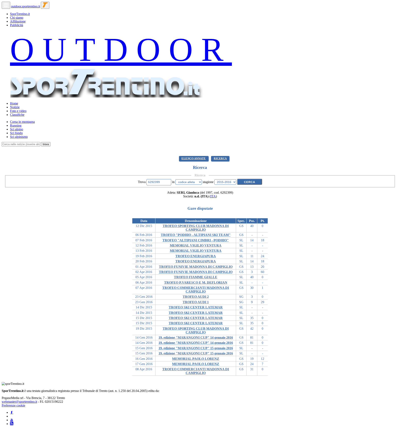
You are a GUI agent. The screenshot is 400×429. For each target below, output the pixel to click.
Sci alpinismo (19, 136)
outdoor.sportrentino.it (25, 6)
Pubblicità (16, 25)
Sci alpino (16, 129)
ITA (213, 196)
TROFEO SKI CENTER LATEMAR (196, 307)
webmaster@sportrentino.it (19, 401)
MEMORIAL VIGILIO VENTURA (195, 245)
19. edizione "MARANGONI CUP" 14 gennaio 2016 (196, 337)
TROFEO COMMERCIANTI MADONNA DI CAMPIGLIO (195, 289)
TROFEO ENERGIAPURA (195, 256)
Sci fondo (16, 133)
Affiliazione (18, 21)
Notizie (15, 107)
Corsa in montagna (22, 121)
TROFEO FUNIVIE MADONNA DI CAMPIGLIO (195, 266)
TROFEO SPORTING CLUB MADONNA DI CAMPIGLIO (196, 227)
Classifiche (17, 114)
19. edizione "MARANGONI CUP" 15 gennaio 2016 (196, 348)
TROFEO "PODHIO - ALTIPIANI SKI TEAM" (196, 235)
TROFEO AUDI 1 (196, 302)
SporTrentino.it (20, 14)
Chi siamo (16, 17)
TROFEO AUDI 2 (196, 296)
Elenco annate (193, 158)
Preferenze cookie (13, 405)
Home (14, 103)
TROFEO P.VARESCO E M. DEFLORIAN (195, 282)
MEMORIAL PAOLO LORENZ (195, 358)
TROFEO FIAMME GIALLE (195, 277)
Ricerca (220, 158)
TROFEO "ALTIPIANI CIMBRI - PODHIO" (195, 240)
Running (15, 125)
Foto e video (18, 111)
